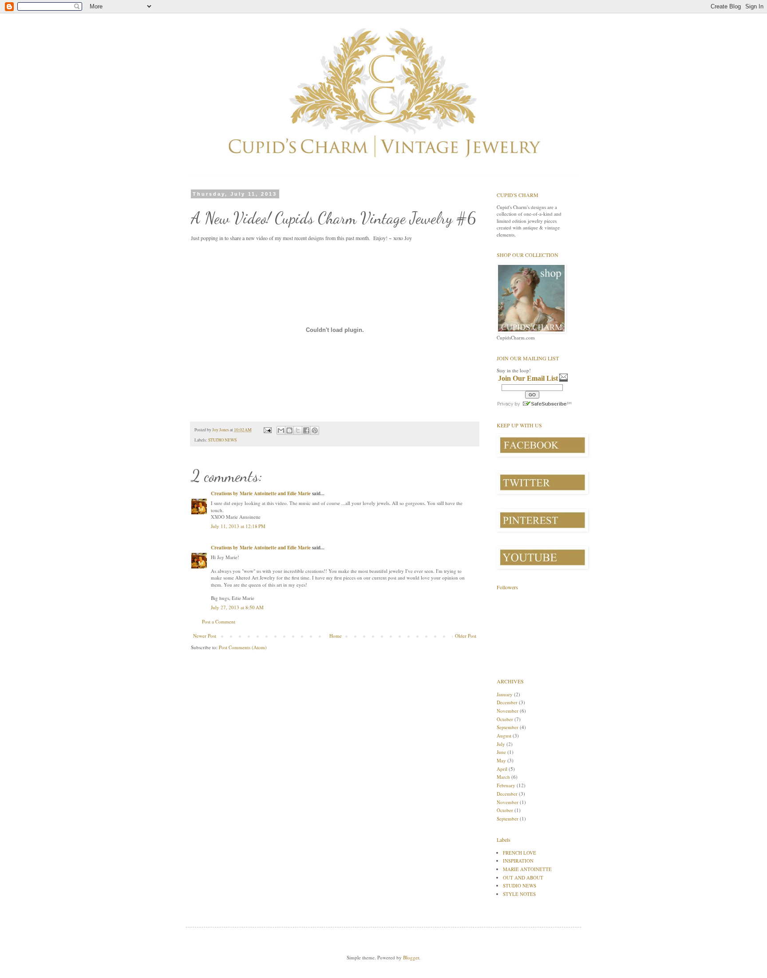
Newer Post (204, 635)
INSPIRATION (518, 860)
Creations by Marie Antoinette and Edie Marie (261, 493)
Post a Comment (218, 621)
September (507, 727)
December (507, 702)
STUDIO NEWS (222, 440)
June (501, 752)
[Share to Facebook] (306, 430)
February (506, 785)
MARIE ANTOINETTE (527, 869)
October (505, 719)
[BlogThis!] (289, 430)
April (502, 768)
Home (335, 635)
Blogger (411, 957)
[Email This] (281, 430)
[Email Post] (267, 430)
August (504, 735)
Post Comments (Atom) (243, 647)
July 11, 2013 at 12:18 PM (238, 526)
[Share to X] (297, 430)
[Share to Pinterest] (314, 430)
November (507, 710)
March (503, 776)
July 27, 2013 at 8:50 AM (237, 607)
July (501, 744)
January (505, 694)
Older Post (465, 635)
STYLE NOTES (519, 894)
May (501, 760)
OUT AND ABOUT (523, 877)
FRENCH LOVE (519, 852)
